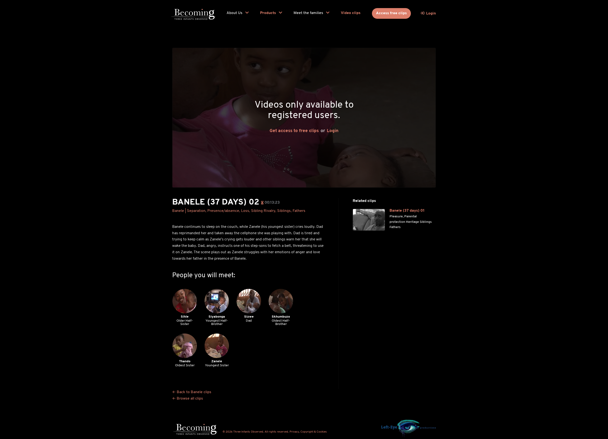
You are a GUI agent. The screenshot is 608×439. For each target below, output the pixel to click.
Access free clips (391, 13)
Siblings (284, 211)
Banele (178, 211)
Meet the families (309, 13)
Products (268, 13)
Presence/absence (223, 211)
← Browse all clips (187, 399)
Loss (245, 211)
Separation (196, 211)
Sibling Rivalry (263, 211)
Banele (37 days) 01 (407, 211)
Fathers (299, 211)
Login (332, 131)
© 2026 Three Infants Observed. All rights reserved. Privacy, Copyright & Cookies (275, 431)
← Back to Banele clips (191, 392)
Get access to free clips (294, 131)
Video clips (351, 13)
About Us (235, 13)
